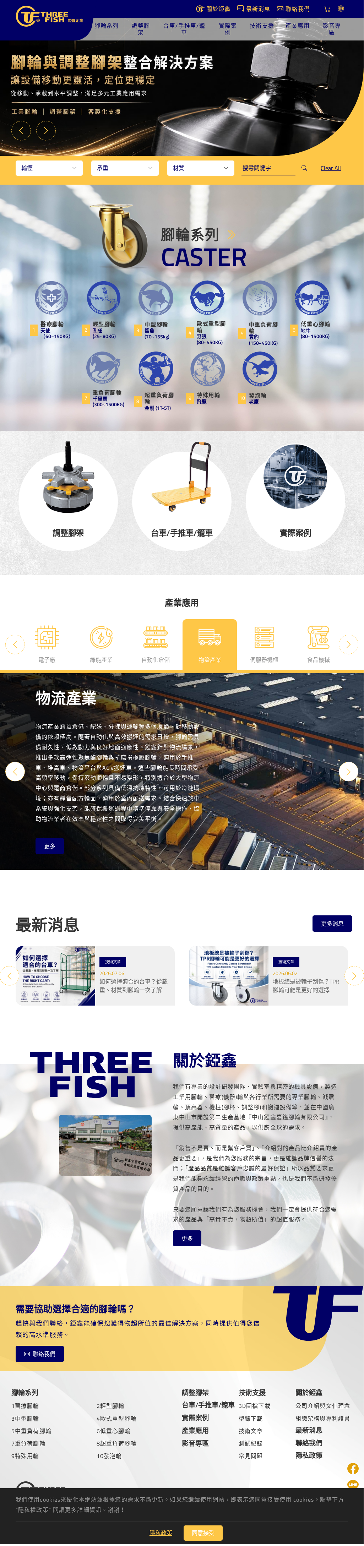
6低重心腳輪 (114, 1431)
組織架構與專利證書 (322, 1418)
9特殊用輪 (25, 1456)
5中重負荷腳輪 (31, 1431)
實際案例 (228, 29)
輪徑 (27, 168)
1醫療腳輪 (25, 1405)
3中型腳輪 (25, 1418)
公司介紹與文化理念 (322, 1405)
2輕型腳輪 (111, 1405)
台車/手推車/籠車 (184, 29)
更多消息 (332, 923)
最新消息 (308, 1430)
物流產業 (210, 659)
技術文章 (251, 1431)
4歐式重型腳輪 (117, 1418)
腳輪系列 (106, 25)
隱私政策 (308, 1455)
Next (46, 130)
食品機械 (318, 659)
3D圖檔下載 (255, 1405)
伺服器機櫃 (264, 659)
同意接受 (203, 1533)
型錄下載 (251, 1418)
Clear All (331, 168)
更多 (49, 846)
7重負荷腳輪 (28, 1443)
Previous (21, 130)
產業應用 (298, 25)
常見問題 (251, 1456)
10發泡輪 (109, 1456)
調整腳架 (141, 29)
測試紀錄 (251, 1443)
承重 (102, 168)
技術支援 (262, 25)
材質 (178, 168)
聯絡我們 (44, 1354)
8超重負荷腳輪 (117, 1443)
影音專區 (331, 29)
